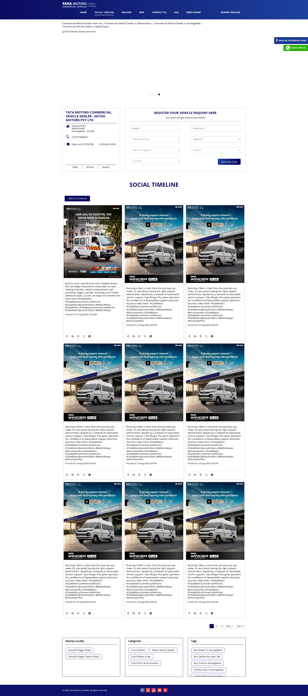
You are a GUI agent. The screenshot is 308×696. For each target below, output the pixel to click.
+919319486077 (80, 137)
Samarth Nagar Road (79, 650)
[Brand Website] (165, 690)
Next (229, 626)
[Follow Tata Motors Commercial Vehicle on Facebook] (142, 690)
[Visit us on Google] (148, 690)
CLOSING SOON (107, 144)
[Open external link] (291, 43)
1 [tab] (149, 94)
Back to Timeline (77, 198)
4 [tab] (159, 94)
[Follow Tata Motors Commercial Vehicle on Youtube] (159, 690)
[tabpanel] (154, 64)
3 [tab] (155, 94)
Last (239, 626)
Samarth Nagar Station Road (83, 656)
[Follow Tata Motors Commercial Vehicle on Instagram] (154, 690)
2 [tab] (152, 94)
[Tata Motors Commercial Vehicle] (79, 5)
